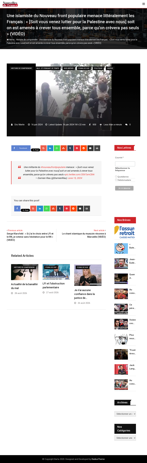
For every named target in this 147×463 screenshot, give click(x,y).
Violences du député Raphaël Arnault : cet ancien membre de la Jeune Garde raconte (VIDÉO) (132, 322)
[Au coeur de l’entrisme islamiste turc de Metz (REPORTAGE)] (121, 384)
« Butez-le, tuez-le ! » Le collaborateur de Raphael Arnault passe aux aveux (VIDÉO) (132, 246)
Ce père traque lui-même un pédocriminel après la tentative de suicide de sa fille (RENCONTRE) (132, 306)
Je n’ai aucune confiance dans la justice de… (84, 294)
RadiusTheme (98, 459)
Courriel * (119, 157)
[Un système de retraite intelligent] (124, 232)
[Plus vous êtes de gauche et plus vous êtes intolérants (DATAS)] (121, 339)
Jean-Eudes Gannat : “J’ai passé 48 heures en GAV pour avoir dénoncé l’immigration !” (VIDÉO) (132, 261)
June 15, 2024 (75, 178)
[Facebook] (17, 208)
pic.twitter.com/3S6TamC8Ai (79, 174)
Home (11, 39)
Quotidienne (123, 177)
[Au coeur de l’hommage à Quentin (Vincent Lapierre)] (121, 294)
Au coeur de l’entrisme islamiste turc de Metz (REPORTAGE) (132, 382)
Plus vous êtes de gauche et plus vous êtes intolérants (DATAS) (132, 337)
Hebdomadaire (124, 180)
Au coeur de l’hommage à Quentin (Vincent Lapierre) (132, 291)
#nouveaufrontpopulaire (53, 167)
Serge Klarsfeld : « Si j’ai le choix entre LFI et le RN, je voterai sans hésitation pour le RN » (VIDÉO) (30, 237)
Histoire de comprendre (26, 39)
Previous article (15, 230)
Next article (99, 230)
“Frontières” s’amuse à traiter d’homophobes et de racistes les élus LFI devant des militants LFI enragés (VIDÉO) (132, 352)
